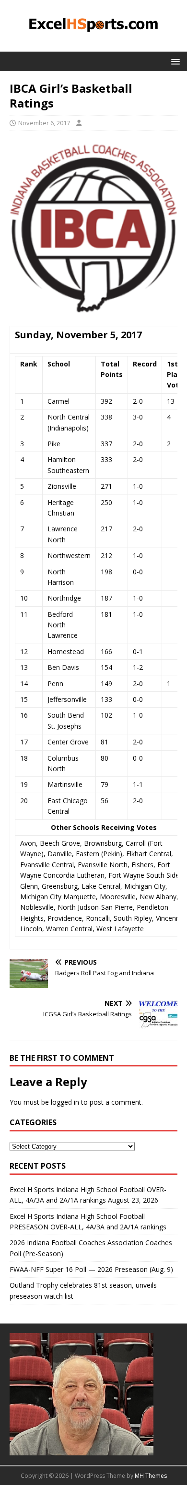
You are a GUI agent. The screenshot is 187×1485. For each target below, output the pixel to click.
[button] (174, 61)
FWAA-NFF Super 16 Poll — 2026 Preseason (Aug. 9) (91, 1269)
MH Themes (151, 1476)
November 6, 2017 (44, 122)
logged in (65, 1102)
